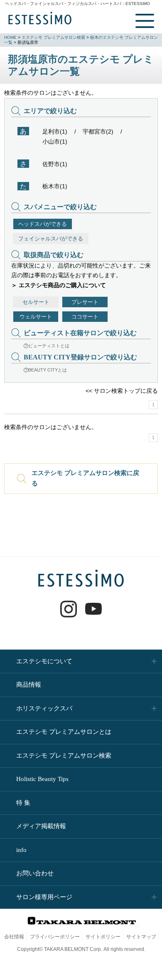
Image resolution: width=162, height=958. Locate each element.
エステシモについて (44, 661)
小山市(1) (54, 141)
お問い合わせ (35, 873)
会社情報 (14, 937)
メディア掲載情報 (41, 826)
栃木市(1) (54, 186)
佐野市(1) (54, 164)
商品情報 (28, 684)
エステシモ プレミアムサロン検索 (53, 37)
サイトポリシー (103, 937)
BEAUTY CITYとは (47, 369)
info (21, 850)
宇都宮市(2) (98, 131)
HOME (10, 37)
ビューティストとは (48, 345)
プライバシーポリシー (55, 937)
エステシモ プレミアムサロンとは (63, 731)
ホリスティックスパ (44, 708)
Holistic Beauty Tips (42, 779)
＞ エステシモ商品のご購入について (58, 285)
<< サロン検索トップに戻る (122, 390)
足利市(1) (54, 131)
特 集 (23, 802)
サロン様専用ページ (44, 897)
